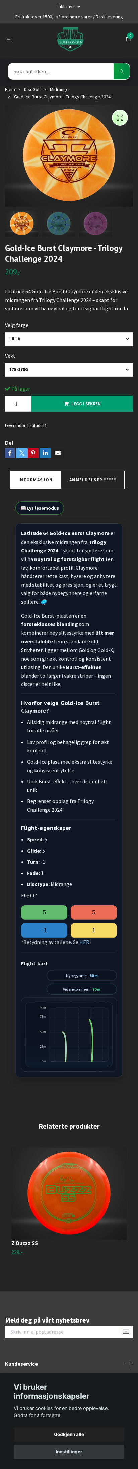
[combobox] (69, 339)
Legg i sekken (86, 403)
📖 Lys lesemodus (39, 508)
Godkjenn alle (69, 1434)
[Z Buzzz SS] (69, 1194)
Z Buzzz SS (24, 1243)
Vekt (10, 355)
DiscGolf (32, 89)
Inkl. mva (67, 6)
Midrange (59, 89)
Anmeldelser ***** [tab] (92, 479)
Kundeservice (21, 1363)
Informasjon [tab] (35, 479)
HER (84, 942)
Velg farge (16, 325)
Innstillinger (69, 1451)
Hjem (10, 89)
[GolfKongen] (70, 39)
